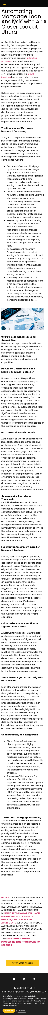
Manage (22, 1011)
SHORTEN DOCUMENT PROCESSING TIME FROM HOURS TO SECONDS (20, 942)
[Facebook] (13, 979)
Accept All (9, 1011)
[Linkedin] (34, 979)
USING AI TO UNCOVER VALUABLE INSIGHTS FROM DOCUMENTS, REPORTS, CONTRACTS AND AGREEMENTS (21, 918)
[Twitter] (24, 979)
